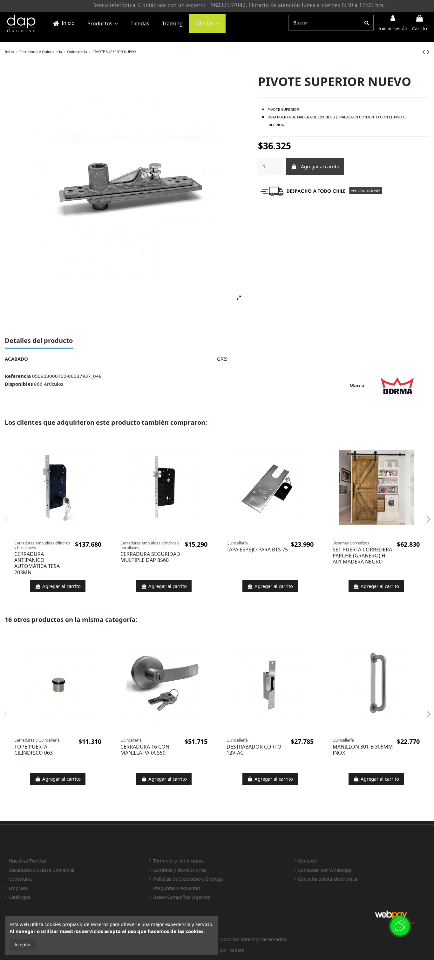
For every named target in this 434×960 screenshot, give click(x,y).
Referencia (18, 376)
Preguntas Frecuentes (176, 888)
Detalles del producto (39, 341)
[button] (102, 23)
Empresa (18, 888)
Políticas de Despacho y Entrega (188, 879)
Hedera (236, 950)
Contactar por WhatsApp (325, 870)
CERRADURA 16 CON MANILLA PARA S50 (144, 749)
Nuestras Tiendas (27, 860)
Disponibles (19, 384)
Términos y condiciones (179, 860)
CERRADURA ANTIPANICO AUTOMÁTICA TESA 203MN (37, 563)
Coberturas (21, 879)
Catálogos (19, 897)
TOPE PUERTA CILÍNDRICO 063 (33, 749)
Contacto (307, 860)
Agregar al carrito (320, 166)
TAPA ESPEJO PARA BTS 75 (257, 549)
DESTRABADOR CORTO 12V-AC (254, 749)
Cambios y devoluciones (179, 870)
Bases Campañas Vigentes (181, 897)
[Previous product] (424, 52)
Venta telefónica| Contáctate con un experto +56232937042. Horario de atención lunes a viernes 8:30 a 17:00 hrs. (217, 4)
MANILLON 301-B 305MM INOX (363, 749)
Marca (356, 385)
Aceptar (22, 944)
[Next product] (428, 52)
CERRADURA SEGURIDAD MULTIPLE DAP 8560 (150, 556)
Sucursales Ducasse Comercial (41, 870)
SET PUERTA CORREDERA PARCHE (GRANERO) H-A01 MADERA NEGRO (362, 555)
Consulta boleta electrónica (327, 879)
